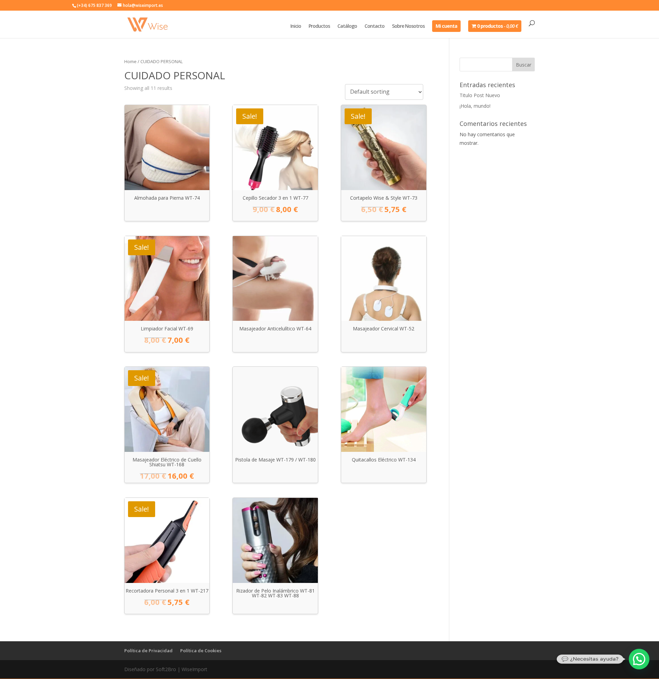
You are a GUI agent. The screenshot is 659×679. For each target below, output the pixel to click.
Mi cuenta (446, 26)
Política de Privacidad (148, 650)
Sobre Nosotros (408, 26)
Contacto (374, 26)
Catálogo (347, 26)
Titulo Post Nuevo (480, 95)
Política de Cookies (200, 650)
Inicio (295, 26)
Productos (319, 26)
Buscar (523, 64)
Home (130, 61)
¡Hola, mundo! (475, 106)
